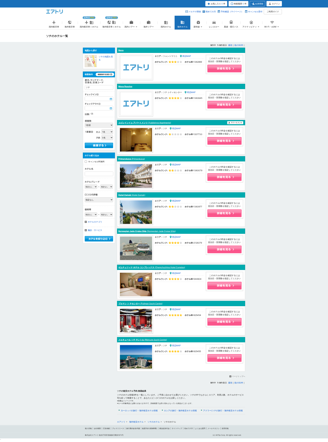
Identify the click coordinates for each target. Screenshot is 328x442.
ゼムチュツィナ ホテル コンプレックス (151, 267)
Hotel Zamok (131, 195)
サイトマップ (177, 428)
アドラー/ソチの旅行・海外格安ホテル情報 (223, 410)
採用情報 (225, 428)
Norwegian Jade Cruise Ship (147, 231)
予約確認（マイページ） (232, 11)
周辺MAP (186, 56)
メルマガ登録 (195, 11)
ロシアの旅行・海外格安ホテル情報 (180, 410)
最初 (230, 45)
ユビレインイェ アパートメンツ (144, 122)
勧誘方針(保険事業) (149, 428)
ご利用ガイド (273, 11)
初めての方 (211, 11)
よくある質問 (200, 428)
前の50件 (238, 45)
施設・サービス (95, 230)
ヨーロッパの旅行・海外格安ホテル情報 (139, 410)
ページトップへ (238, 376)
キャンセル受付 (255, 11)
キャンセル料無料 (96, 161)
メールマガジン (214, 428)
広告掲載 (106, 428)
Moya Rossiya (125, 86)
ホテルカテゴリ (95, 221)
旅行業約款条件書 (133, 428)
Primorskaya (131, 159)
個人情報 (88, 428)
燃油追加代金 (164, 428)
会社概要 (97, 428)
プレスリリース (118, 428)
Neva (121, 50)
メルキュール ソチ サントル (142, 339)
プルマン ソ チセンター (140, 303)
